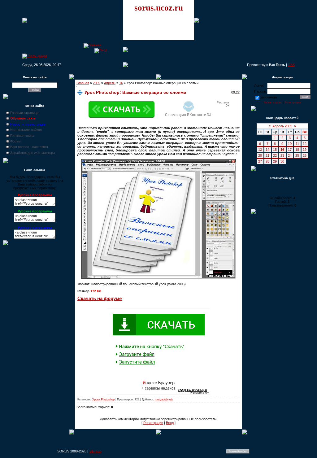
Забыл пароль (273, 102)
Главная (82, 83)
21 (267, 155)
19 (304, 149)
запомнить (268, 97)
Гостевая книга (22, 135)
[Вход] (100, 50)
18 (297, 149)
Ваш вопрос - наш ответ (29, 147)
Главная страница (24, 113)
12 (304, 144)
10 (290, 144)
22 (275, 155)
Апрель (109, 83)
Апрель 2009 (282, 126)
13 (260, 149)
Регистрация (153, 423)
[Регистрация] (34, 55)
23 (282, 155)
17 (290, 149)
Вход (170, 423)
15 (275, 149)
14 (267, 149)
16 (121, 83)
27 (260, 161)
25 (297, 155)
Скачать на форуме (99, 298)
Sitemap (95, 451)
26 (304, 155)
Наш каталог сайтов (26, 130)
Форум (15, 141)
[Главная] (92, 45)
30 (282, 161)
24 (290, 155)
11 (297, 144)
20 (260, 155)
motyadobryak (164, 399)
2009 (96, 83)
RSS (291, 65)
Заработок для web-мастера (32, 153)
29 (275, 161)
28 (267, 161)
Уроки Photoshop (103, 399)
